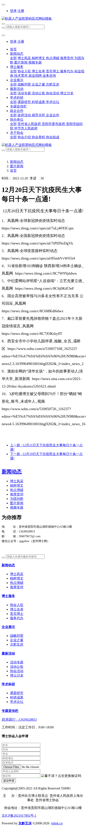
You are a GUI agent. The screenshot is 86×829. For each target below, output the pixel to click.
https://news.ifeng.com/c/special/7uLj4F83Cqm (37, 228)
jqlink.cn (57, 823)
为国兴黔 (16, 498)
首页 (13, 49)
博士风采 (16, 481)
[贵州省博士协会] (43, 19)
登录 (13, 11)
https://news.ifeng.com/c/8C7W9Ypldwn (46, 273)
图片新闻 (16, 166)
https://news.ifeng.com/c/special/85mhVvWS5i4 (38, 258)
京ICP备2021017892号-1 (19, 815)
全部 (13, 58)
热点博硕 (16, 490)
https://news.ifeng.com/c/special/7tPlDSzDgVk (37, 243)
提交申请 (8, 780)
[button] (61, 776)
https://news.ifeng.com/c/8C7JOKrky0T (32, 333)
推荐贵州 (16, 494)
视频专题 (16, 507)
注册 (21, 11)
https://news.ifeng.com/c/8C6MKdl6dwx (32, 311)
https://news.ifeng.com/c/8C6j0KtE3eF (44, 288)
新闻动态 (16, 162)
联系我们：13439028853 (19, 719)
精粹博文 (16, 485)
